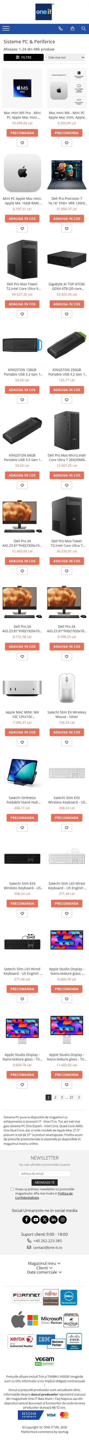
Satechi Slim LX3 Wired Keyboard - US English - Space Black (22, 971)
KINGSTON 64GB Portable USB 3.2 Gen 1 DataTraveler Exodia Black (22, 457)
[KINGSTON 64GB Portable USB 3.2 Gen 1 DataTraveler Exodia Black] (22, 431)
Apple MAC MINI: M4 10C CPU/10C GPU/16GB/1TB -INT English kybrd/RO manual (22, 714)
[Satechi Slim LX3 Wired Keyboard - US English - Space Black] (22, 944)
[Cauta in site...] (83, 28)
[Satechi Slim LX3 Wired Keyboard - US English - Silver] (67, 859)
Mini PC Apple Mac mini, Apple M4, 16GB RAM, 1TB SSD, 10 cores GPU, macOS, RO (22, 200)
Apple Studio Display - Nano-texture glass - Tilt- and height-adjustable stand (66, 1056)
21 (72, 1097)
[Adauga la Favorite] (22, 143)
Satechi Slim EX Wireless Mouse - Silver (66, 714)
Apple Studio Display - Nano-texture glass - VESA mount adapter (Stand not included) (66, 971)
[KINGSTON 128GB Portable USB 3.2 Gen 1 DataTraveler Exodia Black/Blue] (22, 345)
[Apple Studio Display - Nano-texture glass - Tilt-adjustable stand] (22, 1030)
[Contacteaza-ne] (60, 28)
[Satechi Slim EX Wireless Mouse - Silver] (67, 688)
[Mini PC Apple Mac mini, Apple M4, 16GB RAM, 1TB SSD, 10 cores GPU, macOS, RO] (22, 174)
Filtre (25, 57)
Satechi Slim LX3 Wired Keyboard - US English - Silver (66, 885)
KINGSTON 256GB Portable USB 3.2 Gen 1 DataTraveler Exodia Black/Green (66, 372)
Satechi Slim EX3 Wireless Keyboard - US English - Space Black (22, 885)
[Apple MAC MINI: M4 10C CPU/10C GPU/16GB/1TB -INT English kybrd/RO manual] (22, 687)
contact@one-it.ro (47, 1247)
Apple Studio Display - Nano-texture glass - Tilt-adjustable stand (22, 1056)
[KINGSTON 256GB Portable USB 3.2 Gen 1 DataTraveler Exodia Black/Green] (67, 345)
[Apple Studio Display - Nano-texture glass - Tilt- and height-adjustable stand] (67, 1030)
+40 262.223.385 (47, 1240)
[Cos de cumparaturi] (72, 28)
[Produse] (6, 29)
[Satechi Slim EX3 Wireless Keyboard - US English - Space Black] (22, 859)
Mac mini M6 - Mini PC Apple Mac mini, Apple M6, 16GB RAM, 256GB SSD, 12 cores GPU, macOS (67, 115)
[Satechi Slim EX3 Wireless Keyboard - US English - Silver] (67, 773)
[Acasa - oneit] (44, 12)
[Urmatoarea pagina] (79, 1097)
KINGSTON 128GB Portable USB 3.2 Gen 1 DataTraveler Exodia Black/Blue (22, 372)
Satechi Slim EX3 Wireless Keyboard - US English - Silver (66, 799)
